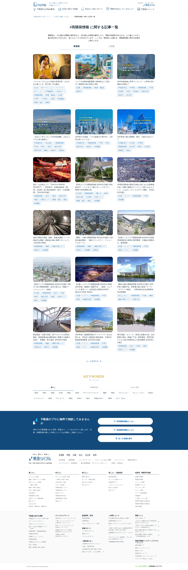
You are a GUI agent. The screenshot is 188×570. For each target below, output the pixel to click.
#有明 (138, 346)
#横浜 (46, 150)
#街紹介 (61, 150)
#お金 (36, 88)
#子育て (36, 99)
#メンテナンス (39, 398)
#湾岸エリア (45, 200)
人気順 (111, 46)
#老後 (52, 393)
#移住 (113, 393)
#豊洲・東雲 (56, 200)
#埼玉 (128, 91)
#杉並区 (136, 91)
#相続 (69, 393)
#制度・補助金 (50, 95)
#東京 (49, 147)
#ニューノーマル (138, 393)
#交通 (78, 88)
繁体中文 (37, 506)
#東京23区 (145, 91)
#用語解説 (60, 99)
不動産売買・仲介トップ (41, 17)
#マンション (38, 91)
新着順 (77, 46)
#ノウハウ (60, 88)
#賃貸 (36, 393)
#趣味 (105, 393)
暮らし (53, 387)
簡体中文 (44, 506)
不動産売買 (94, 387)
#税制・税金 (38, 102)
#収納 (50, 398)
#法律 (53, 99)
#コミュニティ (123, 393)
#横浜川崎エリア (58, 246)
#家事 (110, 398)
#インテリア (60, 398)
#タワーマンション (47, 88)
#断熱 (70, 398)
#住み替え (48, 143)
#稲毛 (78, 299)
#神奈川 (79, 91)
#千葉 (151, 88)
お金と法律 (135, 387)
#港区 (36, 200)
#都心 (128, 150)
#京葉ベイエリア (124, 196)
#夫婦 (60, 95)
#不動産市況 (122, 88)
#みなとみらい (123, 295)
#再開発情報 (38, 95)
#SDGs (79, 398)
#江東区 (89, 197)
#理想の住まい (99, 398)
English (31, 506)
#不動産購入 (49, 91)
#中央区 (132, 143)
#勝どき (98, 193)
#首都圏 (97, 147)
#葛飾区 (121, 150)
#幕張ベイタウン (124, 250)
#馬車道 (95, 250)
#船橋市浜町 (87, 299)
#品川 (47, 196)
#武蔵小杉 (136, 299)
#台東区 (121, 91)
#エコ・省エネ (121, 398)
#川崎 (144, 295)
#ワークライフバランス (90, 393)
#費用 (47, 102)
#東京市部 (37, 150)
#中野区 (132, 88)
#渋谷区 (147, 147)
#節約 (44, 393)
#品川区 (132, 147)
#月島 (62, 293)
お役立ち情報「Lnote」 (62, 17)
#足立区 (129, 95)
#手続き (45, 99)
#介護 (61, 393)
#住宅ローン (61, 91)
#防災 (88, 398)
